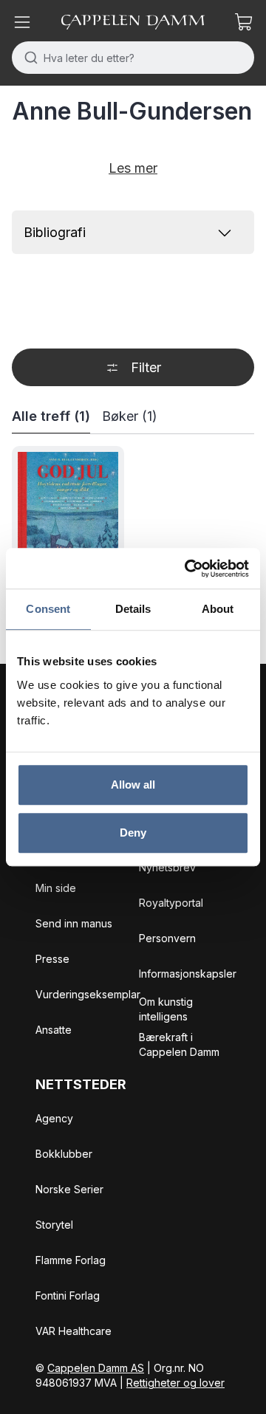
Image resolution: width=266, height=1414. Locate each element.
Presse (52, 959)
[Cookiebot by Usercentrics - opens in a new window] (187, 568)
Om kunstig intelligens (166, 1009)
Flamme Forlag (70, 1260)
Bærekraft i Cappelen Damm (179, 1044)
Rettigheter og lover (175, 1382)
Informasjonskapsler (187, 973)
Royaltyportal (171, 902)
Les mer (133, 168)
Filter (146, 367)
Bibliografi (55, 232)
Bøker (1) (129, 416)
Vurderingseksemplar (87, 994)
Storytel (54, 1224)
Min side (55, 888)
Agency (54, 1118)
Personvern (167, 938)
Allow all (133, 784)
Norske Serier (69, 1189)
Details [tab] (133, 609)
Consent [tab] (48, 609)
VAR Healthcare (73, 1331)
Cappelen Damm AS (95, 1368)
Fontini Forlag (67, 1295)
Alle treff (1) (51, 416)
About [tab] (218, 609)
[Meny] (22, 22)
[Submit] (28, 57)
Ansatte (53, 1029)
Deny (133, 832)
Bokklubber (63, 1153)
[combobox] (133, 57)
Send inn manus (73, 923)
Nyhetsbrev (167, 867)
